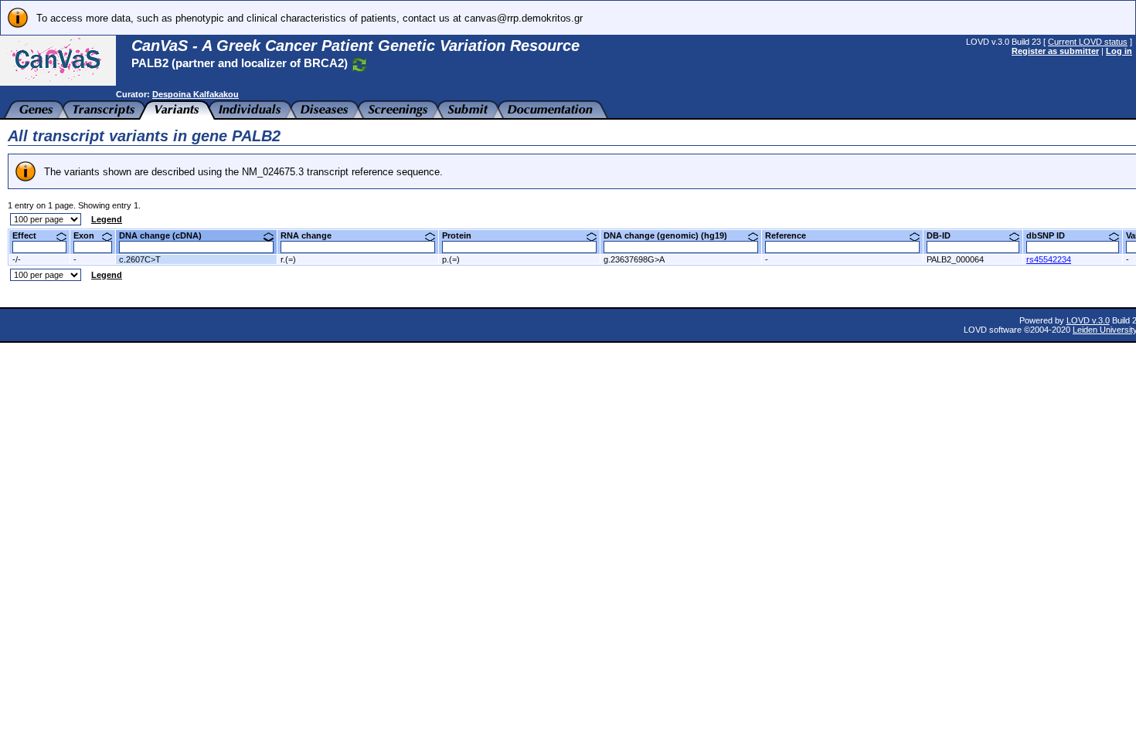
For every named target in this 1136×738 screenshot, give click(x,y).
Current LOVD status (1087, 41)
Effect (30, 235)
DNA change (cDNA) (166, 235)
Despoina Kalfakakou (195, 94)
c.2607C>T (140, 259)
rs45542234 (1048, 259)
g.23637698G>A (634, 259)
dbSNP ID (1051, 235)
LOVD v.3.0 (1088, 320)
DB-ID (944, 235)
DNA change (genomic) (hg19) (671, 235)
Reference (791, 235)
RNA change (312, 235)
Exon (89, 235)
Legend (106, 219)
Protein (462, 235)
